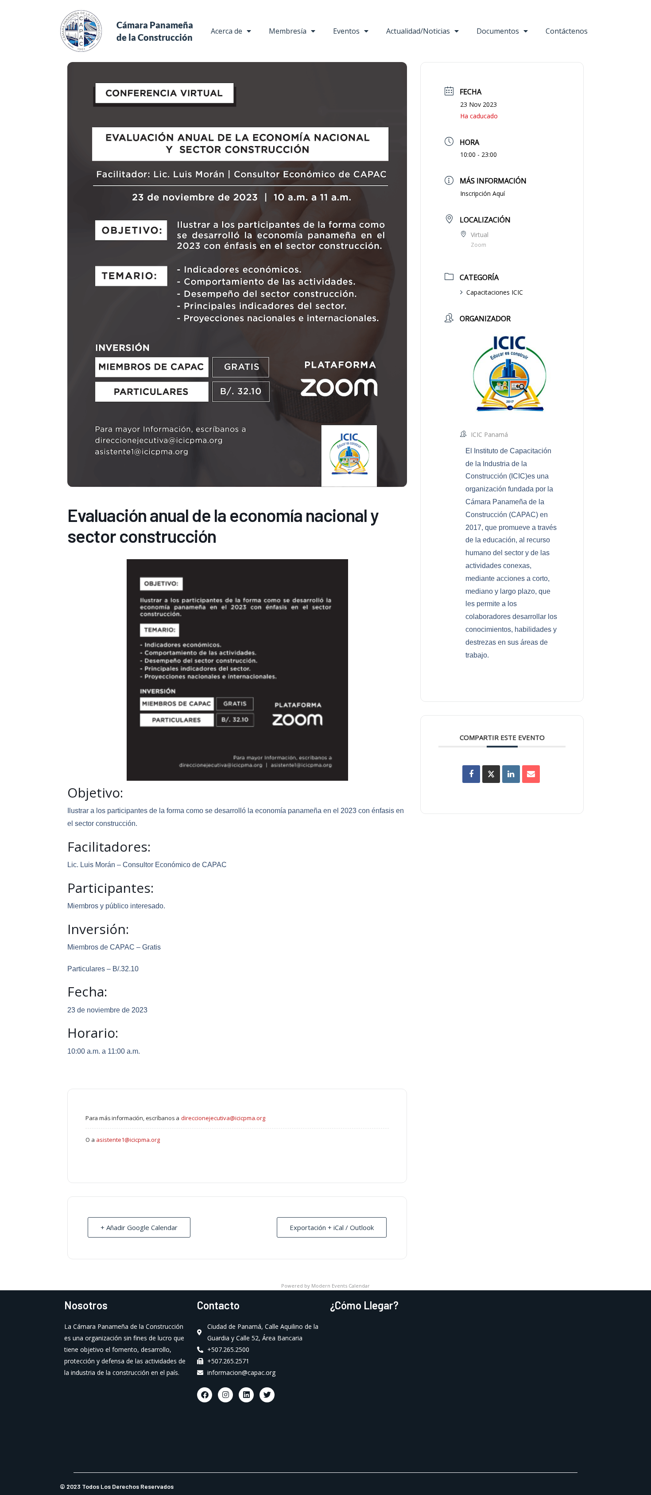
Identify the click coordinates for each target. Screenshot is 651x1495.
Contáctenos (567, 31)
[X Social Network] (491, 774)
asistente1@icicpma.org (128, 1140)
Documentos (498, 31)
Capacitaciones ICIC (494, 292)
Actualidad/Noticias (418, 31)
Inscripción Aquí (482, 193)
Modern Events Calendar (340, 1285)
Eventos (346, 31)
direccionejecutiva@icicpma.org (223, 1118)
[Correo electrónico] (531, 774)
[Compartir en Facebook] (471, 774)
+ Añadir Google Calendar (139, 1227)
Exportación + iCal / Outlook (332, 1227)
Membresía (287, 31)
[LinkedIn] (511, 774)
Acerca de (226, 31)
